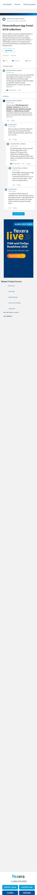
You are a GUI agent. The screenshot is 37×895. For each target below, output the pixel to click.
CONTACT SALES (10, 887)
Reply (13, 120)
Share (29, 61)
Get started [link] (7, 4)
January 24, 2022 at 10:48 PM (16, 21)
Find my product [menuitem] (29, 4)
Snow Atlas (12, 291)
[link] (7, 4)
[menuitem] (29, 4)
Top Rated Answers (8, 66)
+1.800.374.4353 (19, 881)
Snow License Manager (15, 303)
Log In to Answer (18, 214)
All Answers (6, 96)
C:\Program (27, 77)
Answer (17, 61)
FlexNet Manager (13, 297)
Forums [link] (17, 4)
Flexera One (11, 286)
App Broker (12, 308)
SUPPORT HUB (26, 887)
